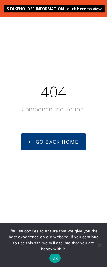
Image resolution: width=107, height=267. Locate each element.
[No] (100, 245)
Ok (55, 258)
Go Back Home (56, 142)
